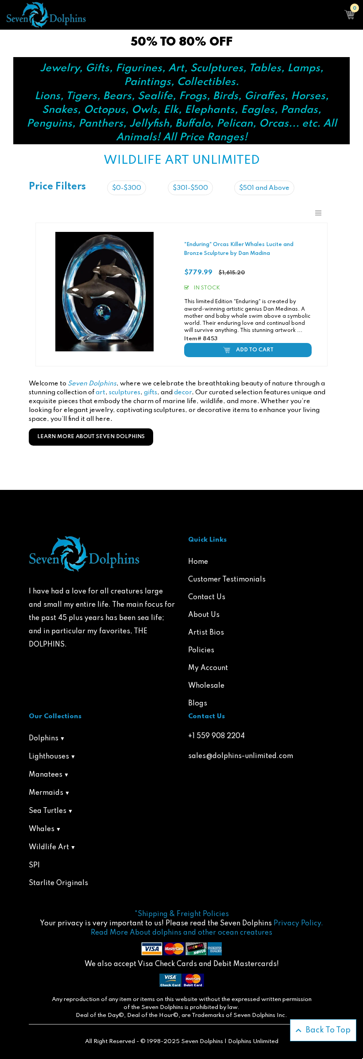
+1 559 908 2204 (216, 736)
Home (198, 562)
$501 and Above (264, 188)
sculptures (124, 392)
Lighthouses (49, 756)
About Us (204, 615)
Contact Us (206, 597)
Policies (201, 650)
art (100, 392)
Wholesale (206, 685)
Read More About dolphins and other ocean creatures (181, 932)
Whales (41, 829)
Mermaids (46, 793)
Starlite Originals (58, 883)
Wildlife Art (49, 847)
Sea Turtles (47, 811)
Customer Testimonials (227, 579)
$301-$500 (190, 188)
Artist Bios (206, 632)
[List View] (318, 213)
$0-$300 (126, 188)
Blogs (197, 703)
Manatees (45, 774)
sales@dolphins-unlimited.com (240, 756)
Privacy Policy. (298, 923)
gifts (150, 392)
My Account (208, 668)
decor (183, 392)
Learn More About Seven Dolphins (91, 436)
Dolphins (43, 738)
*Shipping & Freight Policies (182, 914)
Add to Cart (255, 350)
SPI (34, 865)
